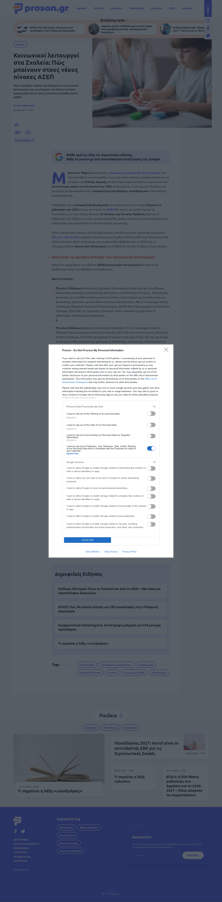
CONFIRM (88, 540)
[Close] (167, 350)
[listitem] (111, 406)
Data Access (111, 551)
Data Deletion (93, 551)
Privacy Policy (129, 551)
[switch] (151, 413)
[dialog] (111, 451)
